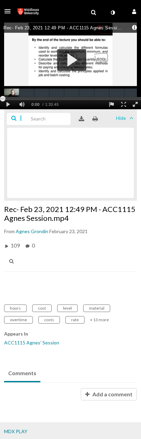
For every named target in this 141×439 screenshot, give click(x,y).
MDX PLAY (15, 431)
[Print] (95, 119)
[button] (9, 11)
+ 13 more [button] (99, 319)
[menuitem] (93, 12)
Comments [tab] (22, 373)
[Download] (81, 119)
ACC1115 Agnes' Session (31, 342)
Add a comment (111, 394)
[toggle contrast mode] (112, 12)
